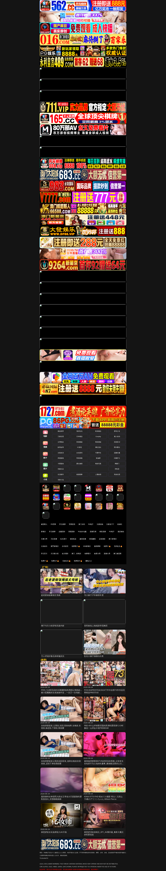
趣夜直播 (83, 539)
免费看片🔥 (76, 546)
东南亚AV (117, 442)
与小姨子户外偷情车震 (94, 595)
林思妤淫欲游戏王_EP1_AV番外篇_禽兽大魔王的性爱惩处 (104, 833)
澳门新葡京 (113, 539)
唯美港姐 (98, 442)
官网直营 (72, 524)
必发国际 (102, 539)
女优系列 (79, 453)
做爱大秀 (97, 553)
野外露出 (117, 447)
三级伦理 (61, 436)
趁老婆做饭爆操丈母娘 (51, 595)
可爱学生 (98, 453)
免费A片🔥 (55, 561)
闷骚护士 (117, 458)
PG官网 (53, 524)
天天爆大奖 (55, 553)
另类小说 (61, 480)
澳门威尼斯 (117, 553)
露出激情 (79, 464)
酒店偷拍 (121, 531)
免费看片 (87, 553)
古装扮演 (61, 453)
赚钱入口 (88, 561)
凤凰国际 (71, 531)
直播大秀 (107, 553)
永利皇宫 (65, 546)
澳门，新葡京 (76, 553)
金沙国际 (65, 553)
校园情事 (79, 474)
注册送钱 (100, 524)
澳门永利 (81, 524)
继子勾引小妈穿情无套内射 (52, 625)
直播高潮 (93, 531)
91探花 (79, 447)
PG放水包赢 (82, 531)
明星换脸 (79, 458)
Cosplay (98, 436)
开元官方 (44, 553)
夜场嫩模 (92, 539)
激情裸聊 (97, 546)
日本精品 (79, 436)
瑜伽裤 (98, 458)
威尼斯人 (44, 524)
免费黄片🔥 (78, 561)
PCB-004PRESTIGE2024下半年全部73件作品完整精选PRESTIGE (104, 691)
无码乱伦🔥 (118, 546)
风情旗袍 (61, 458)
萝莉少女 (117, 431)
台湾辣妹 (61, 442)
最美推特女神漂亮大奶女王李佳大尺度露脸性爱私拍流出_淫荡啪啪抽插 (61, 797)
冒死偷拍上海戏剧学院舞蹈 (95, 625)
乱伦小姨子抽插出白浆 (94, 656)
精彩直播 (102, 531)
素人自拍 (117, 436)
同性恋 (117, 469)
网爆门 (117, 464)
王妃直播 (54, 539)
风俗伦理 (117, 474)
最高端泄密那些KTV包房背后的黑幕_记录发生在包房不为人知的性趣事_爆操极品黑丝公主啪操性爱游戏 (104, 763)
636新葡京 (87, 546)
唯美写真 (98, 464)
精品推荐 (61, 431)
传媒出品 (61, 469)
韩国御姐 (79, 442)
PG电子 (91, 524)
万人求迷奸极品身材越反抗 (52, 656)
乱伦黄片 (63, 539)
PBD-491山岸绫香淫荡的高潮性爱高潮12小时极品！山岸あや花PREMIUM (103, 726)
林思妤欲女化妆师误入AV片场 (54, 832)
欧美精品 (98, 431)
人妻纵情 (98, 474)
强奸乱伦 (79, 431)
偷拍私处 (73, 539)
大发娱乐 (44, 546)
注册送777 (110, 524)
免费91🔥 (44, 561)
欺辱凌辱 (61, 447)
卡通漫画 (61, 464)
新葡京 (43, 531)
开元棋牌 (62, 524)
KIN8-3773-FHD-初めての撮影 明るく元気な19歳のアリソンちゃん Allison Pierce (103, 797)
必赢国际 (62, 531)
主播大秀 (44, 539)
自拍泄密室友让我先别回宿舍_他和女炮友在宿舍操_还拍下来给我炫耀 (61, 762)
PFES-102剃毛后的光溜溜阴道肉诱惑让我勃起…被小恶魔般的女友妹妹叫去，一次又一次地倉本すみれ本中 (61, 692)
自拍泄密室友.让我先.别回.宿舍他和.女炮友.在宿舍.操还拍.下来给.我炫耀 (61, 726)
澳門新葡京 (55, 546)
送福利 (119, 524)
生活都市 (61, 474)
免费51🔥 (107, 546)
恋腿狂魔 (117, 453)
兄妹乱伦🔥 (66, 561)
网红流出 (98, 447)
